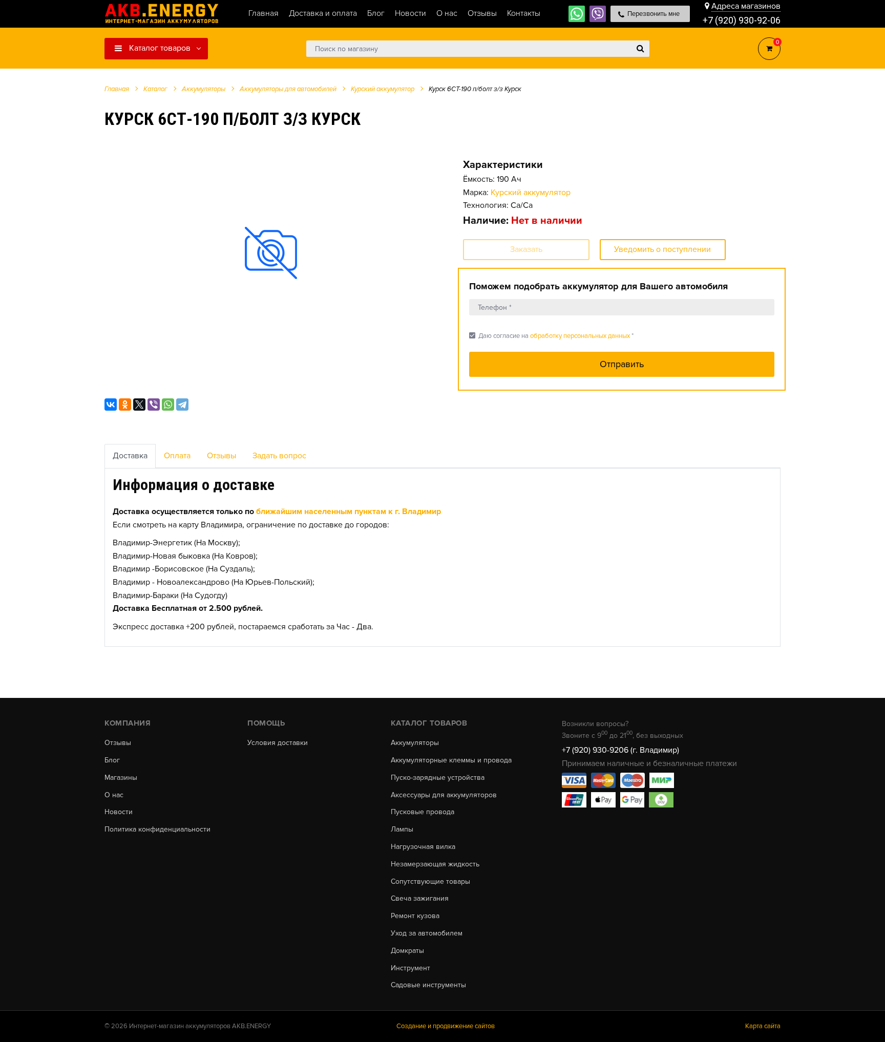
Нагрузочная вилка (423, 847)
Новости (118, 812)
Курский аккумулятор (531, 192)
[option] (270, 252)
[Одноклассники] (125, 404)
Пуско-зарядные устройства (437, 778)
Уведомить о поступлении (662, 249)
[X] (139, 404)
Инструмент (410, 968)
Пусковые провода (422, 812)
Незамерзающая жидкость (435, 864)
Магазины (120, 778)
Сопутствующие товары (430, 882)
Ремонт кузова (415, 916)
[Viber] (154, 404)
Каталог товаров (159, 48)
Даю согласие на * (551, 335)
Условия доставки (277, 743)
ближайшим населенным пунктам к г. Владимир (348, 511)
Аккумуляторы (415, 743)
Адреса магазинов (746, 6)
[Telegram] (182, 404)
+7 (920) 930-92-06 (742, 20)
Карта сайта (763, 1026)
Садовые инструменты (428, 985)
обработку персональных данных (580, 336)
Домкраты (407, 951)
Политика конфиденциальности (157, 829)
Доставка (130, 456)
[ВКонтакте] (110, 404)
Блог (112, 760)
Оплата (177, 456)
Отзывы (221, 456)
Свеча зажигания (420, 899)
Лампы (402, 829)
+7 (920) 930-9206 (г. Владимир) (620, 750)
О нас (113, 795)
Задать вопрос (279, 456)
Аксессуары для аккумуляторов (444, 795)
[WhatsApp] (168, 404)
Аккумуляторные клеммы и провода (451, 760)
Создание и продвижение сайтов (445, 1026)
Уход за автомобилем (426, 933)
